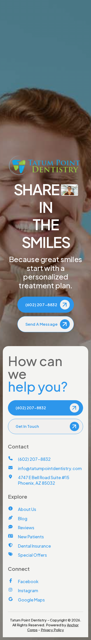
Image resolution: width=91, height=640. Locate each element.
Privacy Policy (52, 629)
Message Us (76, 4)
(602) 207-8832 (22, 4)
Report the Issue (45, 105)
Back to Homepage (48, 123)
